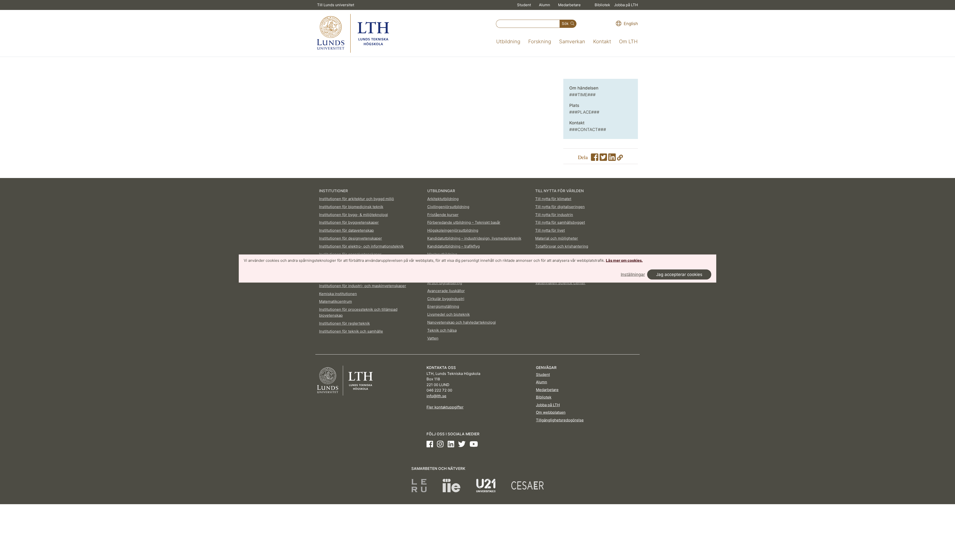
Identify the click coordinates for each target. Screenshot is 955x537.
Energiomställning (443, 306)
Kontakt (602, 42)
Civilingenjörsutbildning (448, 206)
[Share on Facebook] (594, 158)
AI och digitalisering (444, 282)
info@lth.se (436, 396)
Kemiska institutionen (338, 293)
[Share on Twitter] (603, 158)
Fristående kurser (443, 214)
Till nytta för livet (550, 230)
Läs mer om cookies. (624, 260)
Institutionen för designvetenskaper (350, 238)
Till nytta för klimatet (553, 198)
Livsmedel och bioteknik (448, 314)
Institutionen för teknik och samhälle (351, 331)
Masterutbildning (442, 254)
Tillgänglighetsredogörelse (560, 420)
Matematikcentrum (335, 301)
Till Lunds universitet (335, 4)
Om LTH (628, 42)
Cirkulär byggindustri (445, 298)
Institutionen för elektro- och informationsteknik (361, 246)
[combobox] (528, 24)
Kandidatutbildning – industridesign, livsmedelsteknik (474, 238)
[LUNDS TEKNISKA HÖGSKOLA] (353, 33)
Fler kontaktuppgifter (445, 407)
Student (524, 4)
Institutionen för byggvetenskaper (349, 222)
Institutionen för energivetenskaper (350, 254)
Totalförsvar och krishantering (561, 246)
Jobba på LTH (626, 4)
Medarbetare (569, 4)
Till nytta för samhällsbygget (560, 222)
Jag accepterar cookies (679, 274)
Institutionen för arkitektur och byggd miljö (356, 198)
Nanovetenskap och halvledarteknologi (461, 322)
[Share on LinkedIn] (612, 158)
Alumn (544, 4)
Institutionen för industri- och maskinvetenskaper (362, 285)
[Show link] (620, 158)
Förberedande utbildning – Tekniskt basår (463, 222)
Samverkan (572, 42)
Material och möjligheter (556, 238)
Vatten (432, 338)
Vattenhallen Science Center (560, 282)
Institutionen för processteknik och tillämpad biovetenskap (358, 312)
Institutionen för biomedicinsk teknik (351, 206)
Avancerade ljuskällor (446, 290)
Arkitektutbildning (443, 198)
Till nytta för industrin (554, 214)
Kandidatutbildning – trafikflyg (453, 246)
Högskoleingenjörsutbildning (452, 230)
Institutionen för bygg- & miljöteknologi (353, 214)
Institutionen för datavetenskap (346, 230)
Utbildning (508, 42)
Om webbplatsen (551, 412)
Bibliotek (602, 4)
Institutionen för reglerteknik (344, 323)
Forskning (539, 42)
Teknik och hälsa (442, 330)
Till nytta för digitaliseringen (560, 206)
